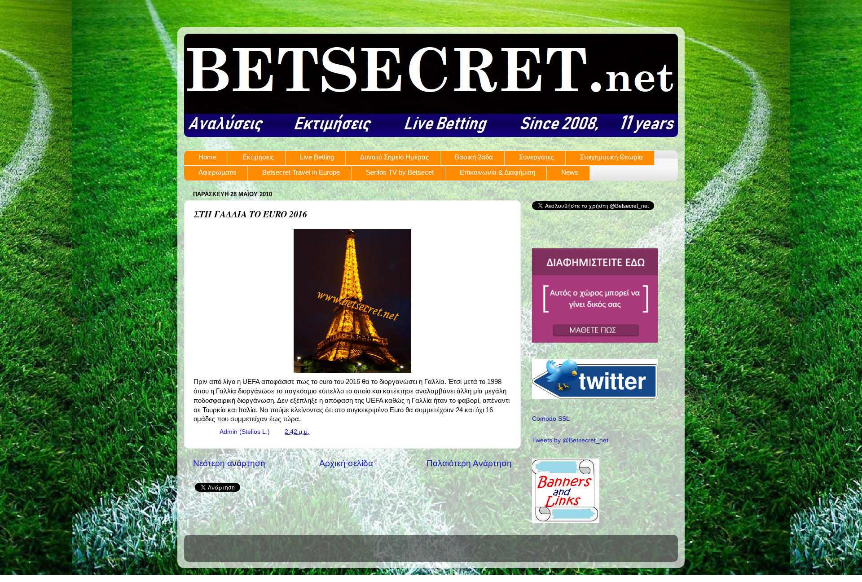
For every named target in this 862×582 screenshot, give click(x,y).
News (569, 172)
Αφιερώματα (217, 172)
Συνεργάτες (536, 157)
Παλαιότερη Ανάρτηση (469, 463)
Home (207, 157)
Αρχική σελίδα (346, 463)
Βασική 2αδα (474, 157)
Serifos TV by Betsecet (400, 172)
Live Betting (317, 157)
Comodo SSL (551, 418)
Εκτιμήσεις (258, 157)
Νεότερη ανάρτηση (229, 463)
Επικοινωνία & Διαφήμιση (497, 172)
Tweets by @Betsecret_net (570, 440)
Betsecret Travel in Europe (301, 172)
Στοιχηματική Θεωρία (611, 157)
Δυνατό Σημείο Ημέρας (394, 157)
